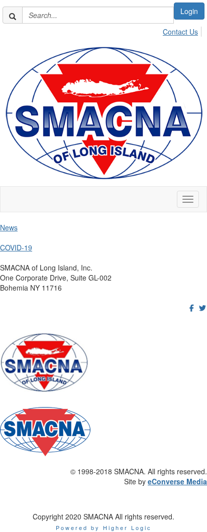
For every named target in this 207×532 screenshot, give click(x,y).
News (9, 227)
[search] (13, 15)
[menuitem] (183, 30)
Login (189, 11)
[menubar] (183, 30)
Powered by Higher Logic (104, 527)
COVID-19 (16, 247)
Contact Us (180, 32)
